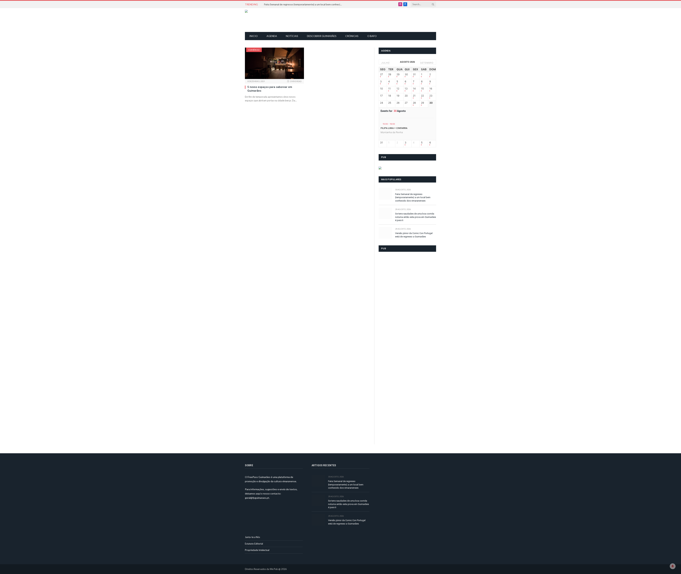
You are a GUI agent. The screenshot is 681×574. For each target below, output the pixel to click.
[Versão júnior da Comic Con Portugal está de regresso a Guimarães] (385, 233)
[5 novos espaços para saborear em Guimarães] (274, 63)
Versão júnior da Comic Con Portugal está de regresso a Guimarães (414, 235)
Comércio (254, 49)
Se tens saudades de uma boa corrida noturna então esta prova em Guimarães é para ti (415, 217)
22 (422, 95)
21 (414, 95)
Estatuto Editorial (254, 543)
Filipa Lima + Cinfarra (394, 128)
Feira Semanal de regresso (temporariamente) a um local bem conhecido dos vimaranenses (304, 4)
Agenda (272, 35)
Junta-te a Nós (252, 537)
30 (406, 74)
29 (398, 74)
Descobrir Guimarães (321, 35)
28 (389, 74)
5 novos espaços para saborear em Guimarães (269, 88)
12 (398, 88)
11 (389, 88)
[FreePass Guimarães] (262, 20)
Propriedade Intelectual (257, 550)
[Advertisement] (342, 20)
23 (430, 95)
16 (430, 88)
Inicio (253, 35)
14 (414, 88)
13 (406, 88)
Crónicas (351, 35)
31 (414, 74)
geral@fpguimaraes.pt (257, 497)
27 (381, 74)
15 (422, 88)
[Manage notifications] (673, 566)
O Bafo (372, 35)
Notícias (292, 35)
